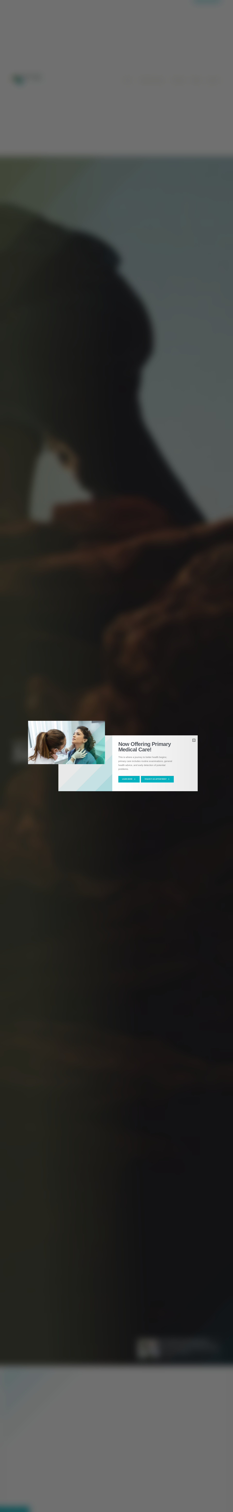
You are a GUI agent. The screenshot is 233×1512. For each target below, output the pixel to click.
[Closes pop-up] (194, 740)
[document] (116, 756)
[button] (129, 779)
